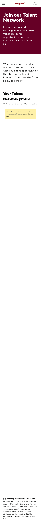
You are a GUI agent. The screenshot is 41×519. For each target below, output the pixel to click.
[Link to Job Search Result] (34, 2)
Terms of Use (18, 516)
